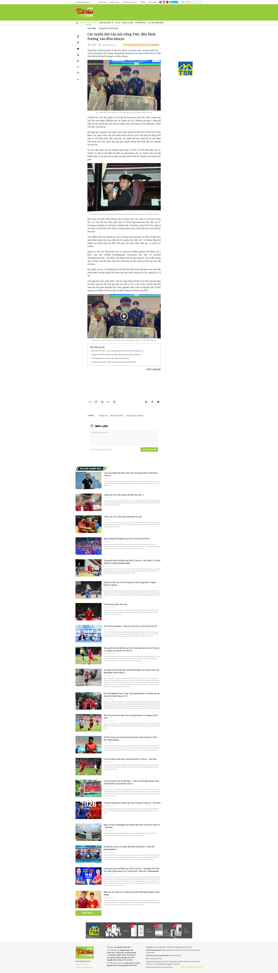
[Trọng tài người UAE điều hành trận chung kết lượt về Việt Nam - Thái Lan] (88, 480)
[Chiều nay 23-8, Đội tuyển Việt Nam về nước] (88, 502)
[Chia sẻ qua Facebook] (77, 42)
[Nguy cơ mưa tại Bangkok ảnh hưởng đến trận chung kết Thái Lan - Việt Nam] (88, 832)
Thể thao (91, 28)
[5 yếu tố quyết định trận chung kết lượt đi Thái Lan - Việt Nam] (88, 766)
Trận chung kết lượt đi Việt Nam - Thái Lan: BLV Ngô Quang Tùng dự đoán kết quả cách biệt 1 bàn (131, 782)
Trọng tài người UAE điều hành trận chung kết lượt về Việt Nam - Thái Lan (131, 474)
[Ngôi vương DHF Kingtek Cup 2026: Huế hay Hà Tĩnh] (88, 546)
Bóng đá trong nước (89, 23)
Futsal (118, 23)
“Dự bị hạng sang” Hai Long (115, 604)
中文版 (142, 2)
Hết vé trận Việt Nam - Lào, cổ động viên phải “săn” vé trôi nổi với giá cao (116, 351)
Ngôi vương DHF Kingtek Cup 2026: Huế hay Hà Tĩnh (126, 538)
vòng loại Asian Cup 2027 (134, 416)
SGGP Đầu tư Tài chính (130, 2)
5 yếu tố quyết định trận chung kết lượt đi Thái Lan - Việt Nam (130, 759)
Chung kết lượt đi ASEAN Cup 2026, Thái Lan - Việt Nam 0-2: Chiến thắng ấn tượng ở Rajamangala (132, 561)
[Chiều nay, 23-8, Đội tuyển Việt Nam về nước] (88, 524)
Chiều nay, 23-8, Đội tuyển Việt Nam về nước (123, 517)
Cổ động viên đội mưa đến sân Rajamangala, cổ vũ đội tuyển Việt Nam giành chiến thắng (131, 671)
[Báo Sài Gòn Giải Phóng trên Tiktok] (167, 2)
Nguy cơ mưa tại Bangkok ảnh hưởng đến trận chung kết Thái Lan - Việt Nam (132, 826)
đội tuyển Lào (103, 416)
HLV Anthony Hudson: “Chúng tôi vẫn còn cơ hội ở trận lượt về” (130, 626)
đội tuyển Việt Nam (116, 416)
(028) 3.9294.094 (82, 964)
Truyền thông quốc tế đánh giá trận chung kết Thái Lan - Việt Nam (132, 803)
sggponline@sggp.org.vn (84, 967)
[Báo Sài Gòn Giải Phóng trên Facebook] (160, 2)
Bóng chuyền (127, 23)
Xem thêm (87, 913)
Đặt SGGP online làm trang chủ (192, 967)
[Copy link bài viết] (77, 67)
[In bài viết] (77, 60)
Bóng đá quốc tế (106, 23)
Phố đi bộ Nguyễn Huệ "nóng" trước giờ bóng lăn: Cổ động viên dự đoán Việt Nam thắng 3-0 (132, 694)
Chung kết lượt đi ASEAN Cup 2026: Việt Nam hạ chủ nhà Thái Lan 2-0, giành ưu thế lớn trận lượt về (132, 649)
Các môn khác (141, 23)
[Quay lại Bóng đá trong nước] (77, 79)
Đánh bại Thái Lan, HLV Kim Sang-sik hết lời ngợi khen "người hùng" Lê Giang (130, 583)
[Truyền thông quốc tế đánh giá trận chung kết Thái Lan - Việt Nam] (88, 810)
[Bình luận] (77, 73)
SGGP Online (102, 2)
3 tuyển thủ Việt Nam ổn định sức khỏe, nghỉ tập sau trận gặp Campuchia (116, 354)
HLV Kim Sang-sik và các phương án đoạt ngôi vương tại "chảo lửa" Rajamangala (130, 738)
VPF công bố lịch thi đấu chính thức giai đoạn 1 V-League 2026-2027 (131, 716)
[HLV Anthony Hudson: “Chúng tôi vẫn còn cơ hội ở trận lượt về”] (88, 633)
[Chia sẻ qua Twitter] (77, 48)
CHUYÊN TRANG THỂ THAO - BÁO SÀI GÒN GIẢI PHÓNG (84, 12)
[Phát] (124, 316)
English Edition (114, 2)
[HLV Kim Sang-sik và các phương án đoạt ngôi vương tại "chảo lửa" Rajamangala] (88, 744)
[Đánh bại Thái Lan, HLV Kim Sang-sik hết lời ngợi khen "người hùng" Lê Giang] (88, 590)
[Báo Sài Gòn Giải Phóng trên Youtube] (164, 2)
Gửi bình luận (150, 449)
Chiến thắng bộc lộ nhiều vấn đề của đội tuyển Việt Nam (110, 358)
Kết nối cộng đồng (156, 23)
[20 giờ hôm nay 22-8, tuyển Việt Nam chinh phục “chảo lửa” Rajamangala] (88, 854)
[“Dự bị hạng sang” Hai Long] (88, 611)
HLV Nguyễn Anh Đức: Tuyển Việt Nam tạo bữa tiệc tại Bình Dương (113, 362)
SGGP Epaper (152, 2)
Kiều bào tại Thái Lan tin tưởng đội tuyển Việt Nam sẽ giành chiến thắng (132, 893)
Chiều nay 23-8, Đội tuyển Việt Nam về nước (123, 495)
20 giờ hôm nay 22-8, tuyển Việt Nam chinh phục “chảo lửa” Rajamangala (129, 847)
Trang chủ (77, 23)
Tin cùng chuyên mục (90, 468)
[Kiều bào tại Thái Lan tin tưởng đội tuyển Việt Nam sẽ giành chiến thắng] (88, 899)
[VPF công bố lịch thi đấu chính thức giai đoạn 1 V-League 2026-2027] (88, 722)
